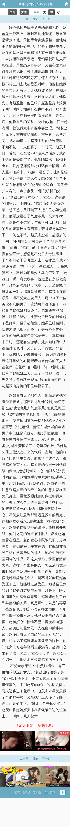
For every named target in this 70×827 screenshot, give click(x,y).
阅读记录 (50, 792)
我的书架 (37, 792)
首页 (17, 792)
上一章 (24, 18)
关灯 (12, 12)
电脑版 (26, 792)
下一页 (46, 18)
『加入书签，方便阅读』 (35, 726)
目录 (35, 18)
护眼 (24, 12)
